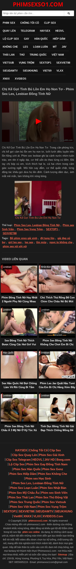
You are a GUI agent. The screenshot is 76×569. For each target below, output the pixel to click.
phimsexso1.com (38, 520)
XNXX (6, 78)
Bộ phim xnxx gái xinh (23, 238)
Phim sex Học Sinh (38, 478)
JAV (64, 46)
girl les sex (15, 242)
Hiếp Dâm (59, 38)
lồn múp (41, 242)
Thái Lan (8, 54)
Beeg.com (63, 459)
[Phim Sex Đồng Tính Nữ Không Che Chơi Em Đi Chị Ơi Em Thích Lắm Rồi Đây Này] (39, 308)
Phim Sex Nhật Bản (53, 487)
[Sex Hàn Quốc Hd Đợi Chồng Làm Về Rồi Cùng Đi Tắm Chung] (1, 351)
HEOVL (59, 30)
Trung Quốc (38, 54)
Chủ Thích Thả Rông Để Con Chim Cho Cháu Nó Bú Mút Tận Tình (57, 301)
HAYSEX (45, 30)
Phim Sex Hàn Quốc (27, 469)
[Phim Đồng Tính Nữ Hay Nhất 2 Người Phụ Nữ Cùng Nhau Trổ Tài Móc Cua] (1, 265)
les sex (29, 242)
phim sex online (31, 532)
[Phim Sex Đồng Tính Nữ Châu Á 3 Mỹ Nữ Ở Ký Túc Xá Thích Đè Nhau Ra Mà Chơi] (1, 394)
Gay (26, 38)
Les (25, 46)
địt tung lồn (47, 238)
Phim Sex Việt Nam (23, 506)
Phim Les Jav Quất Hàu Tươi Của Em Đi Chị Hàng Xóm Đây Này (57, 387)
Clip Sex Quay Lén (24, 455)
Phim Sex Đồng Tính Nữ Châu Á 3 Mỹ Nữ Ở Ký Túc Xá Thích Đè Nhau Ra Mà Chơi (19, 430)
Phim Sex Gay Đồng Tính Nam (46, 464)
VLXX (60, 70)
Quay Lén (9, 30)
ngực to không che (60, 242)
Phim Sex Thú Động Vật (51, 497)
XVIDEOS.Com (53, 516)
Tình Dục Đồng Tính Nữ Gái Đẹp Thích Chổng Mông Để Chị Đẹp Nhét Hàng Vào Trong (57, 432)
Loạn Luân (40, 46)
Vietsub (8, 62)
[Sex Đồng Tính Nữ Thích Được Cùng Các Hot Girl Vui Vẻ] (1, 308)
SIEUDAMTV (10, 70)
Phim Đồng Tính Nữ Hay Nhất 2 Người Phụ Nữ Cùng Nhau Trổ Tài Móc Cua (19, 301)
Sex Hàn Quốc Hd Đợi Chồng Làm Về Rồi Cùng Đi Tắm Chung (19, 387)
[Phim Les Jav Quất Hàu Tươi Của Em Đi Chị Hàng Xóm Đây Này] (39, 351)
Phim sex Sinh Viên (54, 492)
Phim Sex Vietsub (54, 502)
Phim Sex (9, 22)
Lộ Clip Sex (11, 38)
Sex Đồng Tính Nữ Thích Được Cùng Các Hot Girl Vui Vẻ (19, 344)
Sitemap (62, 554)
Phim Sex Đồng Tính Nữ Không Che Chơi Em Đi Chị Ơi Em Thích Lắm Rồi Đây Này (56, 346)
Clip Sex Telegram (18, 459)
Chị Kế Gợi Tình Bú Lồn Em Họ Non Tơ (38, 217)
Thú (22, 54)
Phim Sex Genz (52, 469)
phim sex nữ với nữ (15, 246)
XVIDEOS (20, 78)
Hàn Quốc (41, 38)
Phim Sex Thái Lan (21, 497)
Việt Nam (58, 54)
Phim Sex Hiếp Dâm (22, 473)
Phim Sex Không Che (52, 473)
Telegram (28, 30)
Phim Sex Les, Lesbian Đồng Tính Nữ (37, 225)
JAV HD (49, 459)
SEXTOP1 (45, 62)
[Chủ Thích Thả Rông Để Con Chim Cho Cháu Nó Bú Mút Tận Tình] (39, 265)
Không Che (10, 46)
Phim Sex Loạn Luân (24, 487)
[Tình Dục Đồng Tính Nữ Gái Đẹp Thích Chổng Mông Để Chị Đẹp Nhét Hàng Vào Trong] (39, 394)
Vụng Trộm (26, 62)
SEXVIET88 (63, 62)
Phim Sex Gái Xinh (51, 455)
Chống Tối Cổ (29, 22)
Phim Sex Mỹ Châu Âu (24, 492)
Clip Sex (50, 22)
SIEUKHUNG (30, 70)
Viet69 (47, 70)
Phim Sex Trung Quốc (25, 502)
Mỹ (55, 46)
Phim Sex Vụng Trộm (30, 229)
